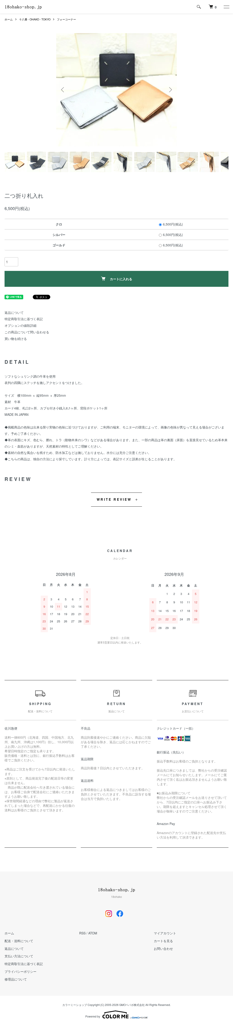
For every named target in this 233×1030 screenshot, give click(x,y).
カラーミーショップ (74, 1005)
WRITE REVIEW (114, 499)
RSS (82, 933)
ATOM (92, 933)
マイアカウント (165, 933)
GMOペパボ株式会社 (132, 1005)
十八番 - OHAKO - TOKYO (35, 19)
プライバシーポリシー (20, 971)
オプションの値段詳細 (20, 325)
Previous (63, 89)
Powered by (92, 1016)
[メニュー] (226, 7)
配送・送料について (19, 940)
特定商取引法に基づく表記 (24, 319)
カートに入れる (121, 279)
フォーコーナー (66, 19)
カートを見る (163, 940)
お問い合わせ (163, 948)
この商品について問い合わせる (27, 332)
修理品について (16, 979)
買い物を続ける (16, 338)
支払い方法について (19, 956)
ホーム (9, 19)
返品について (14, 312)
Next (170, 89)
